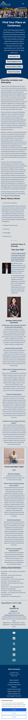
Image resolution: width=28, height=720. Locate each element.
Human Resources (14, 682)
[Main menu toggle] (23, 3)
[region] (14, 709)
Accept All (14, 709)
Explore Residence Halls (14, 61)
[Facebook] (14, 638)
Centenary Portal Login (14, 689)
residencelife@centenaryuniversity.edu (14, 615)
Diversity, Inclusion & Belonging (12, 195)
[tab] (14, 212)
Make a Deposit (14, 680)
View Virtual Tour (14, 56)
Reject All (14, 717)
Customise (14, 713)
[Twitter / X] (14, 643)
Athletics (14, 687)
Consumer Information (14, 684)
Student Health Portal (14, 691)
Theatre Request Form (14, 693)
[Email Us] (14, 660)
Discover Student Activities (14, 66)
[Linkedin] (14, 654)
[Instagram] (14, 649)
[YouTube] (14, 632)
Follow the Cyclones (14, 72)
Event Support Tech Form (14, 696)
